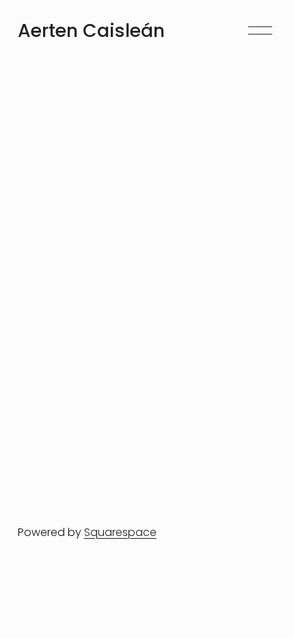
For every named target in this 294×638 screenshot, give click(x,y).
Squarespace (120, 532)
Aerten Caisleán (91, 30)
